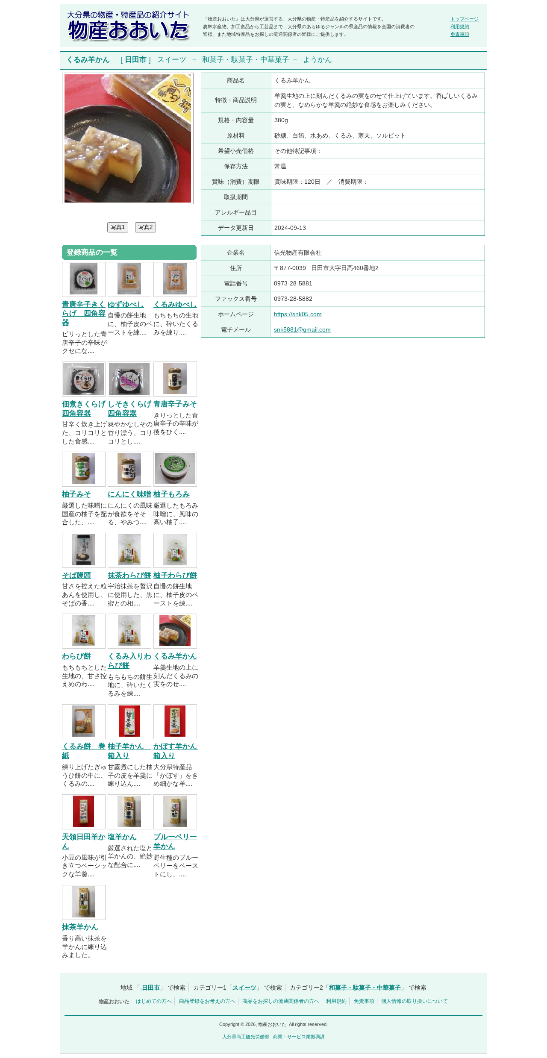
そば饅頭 (76, 575)
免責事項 (459, 34)
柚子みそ (76, 494)
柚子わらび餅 (175, 575)
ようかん (317, 60)
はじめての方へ (154, 1002)
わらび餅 (76, 656)
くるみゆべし (175, 304)
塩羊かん (122, 837)
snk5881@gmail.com (302, 329)
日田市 (136, 60)
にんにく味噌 (129, 494)
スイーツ (171, 60)
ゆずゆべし (126, 304)
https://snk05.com (298, 314)
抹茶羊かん (80, 927)
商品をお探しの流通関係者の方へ (280, 1002)
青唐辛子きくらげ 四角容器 (84, 313)
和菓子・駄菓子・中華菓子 (245, 60)
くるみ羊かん (175, 656)
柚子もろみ (171, 494)
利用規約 (459, 26)
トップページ (464, 18)
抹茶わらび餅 (129, 575)
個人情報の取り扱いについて (414, 1002)
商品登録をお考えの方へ (207, 1002)
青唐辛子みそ (175, 404)
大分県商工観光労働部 (245, 1036)
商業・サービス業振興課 (299, 1036)
